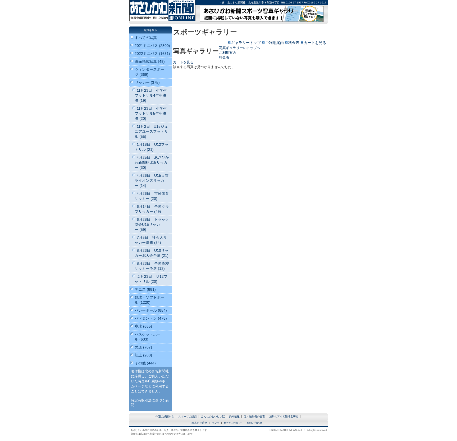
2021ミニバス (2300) (152, 45)
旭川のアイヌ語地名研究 (283, 416)
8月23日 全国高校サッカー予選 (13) (152, 266)
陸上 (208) (143, 355)
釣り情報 (234, 416)
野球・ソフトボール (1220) (149, 300)
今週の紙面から (165, 416)
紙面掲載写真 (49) (150, 61)
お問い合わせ (254, 422)
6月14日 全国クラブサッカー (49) (152, 209)
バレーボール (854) (151, 310)
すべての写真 (146, 38)
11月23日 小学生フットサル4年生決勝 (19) (151, 95)
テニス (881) (145, 289)
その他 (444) (145, 363)
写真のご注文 (199, 422)
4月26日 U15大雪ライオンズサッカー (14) (151, 180)
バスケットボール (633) (148, 336)
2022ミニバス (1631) (152, 53)
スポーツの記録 (187, 416)
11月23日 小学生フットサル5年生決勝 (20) (151, 113)
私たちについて (233, 422)
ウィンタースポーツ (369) (149, 72)
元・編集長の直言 (254, 416)
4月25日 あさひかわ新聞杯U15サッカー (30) (152, 162)
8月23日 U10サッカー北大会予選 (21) (151, 253)
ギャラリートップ (246, 43)
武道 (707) (143, 347)
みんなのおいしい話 (213, 416)
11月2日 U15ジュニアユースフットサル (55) (151, 131)
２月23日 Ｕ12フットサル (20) (151, 279)
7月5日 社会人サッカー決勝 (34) (151, 240)
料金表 (293, 43)
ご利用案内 (274, 43)
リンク (216, 422)
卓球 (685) (143, 326)
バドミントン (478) (151, 318)
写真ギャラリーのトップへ (239, 48)
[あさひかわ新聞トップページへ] (162, 17)
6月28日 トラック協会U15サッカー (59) (152, 224)
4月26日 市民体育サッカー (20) (152, 196)
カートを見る (315, 43)
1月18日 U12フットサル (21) (151, 147)
